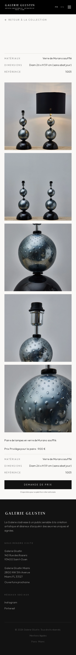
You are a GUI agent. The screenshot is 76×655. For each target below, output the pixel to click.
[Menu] (69, 7)
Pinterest (9, 608)
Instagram (10, 602)
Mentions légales (38, 635)
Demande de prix (38, 484)
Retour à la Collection (27, 19)
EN (62, 7)
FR (56, 7)
